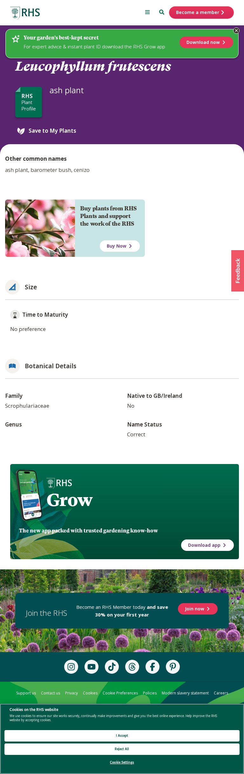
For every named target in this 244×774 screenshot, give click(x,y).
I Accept (122, 736)
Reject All (122, 749)
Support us (26, 693)
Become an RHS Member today (122, 611)
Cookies (90, 693)
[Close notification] (236, 30)
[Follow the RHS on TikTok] (112, 667)
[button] (237, 271)
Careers (221, 693)
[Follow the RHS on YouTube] (91, 667)
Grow (69, 500)
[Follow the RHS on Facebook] (152, 667)
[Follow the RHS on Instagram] (71, 667)
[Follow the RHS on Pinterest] (173, 667)
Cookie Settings (122, 762)
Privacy (71, 693)
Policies (150, 693)
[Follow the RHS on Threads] (132, 667)
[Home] (25, 13)
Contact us (50, 693)
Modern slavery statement (185, 693)
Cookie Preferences (120, 693)
